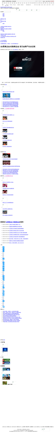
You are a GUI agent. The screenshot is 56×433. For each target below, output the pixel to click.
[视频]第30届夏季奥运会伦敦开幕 (15, 226)
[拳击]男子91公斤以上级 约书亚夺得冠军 (10, 170)
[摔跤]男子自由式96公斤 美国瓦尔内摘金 (10, 173)
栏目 (7, 5)
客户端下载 (2, 41)
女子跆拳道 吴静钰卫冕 (7, 140)
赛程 (3, 14)
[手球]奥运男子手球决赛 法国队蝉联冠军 (10, 171)
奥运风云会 (13, 36)
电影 (37, 4)
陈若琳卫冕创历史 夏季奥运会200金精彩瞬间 (11, 98)
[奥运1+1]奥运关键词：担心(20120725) (16, 242)
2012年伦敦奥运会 (14, 43)
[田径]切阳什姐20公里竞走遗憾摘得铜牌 (10, 105)
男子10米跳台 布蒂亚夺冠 (7, 215)
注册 (46, 1)
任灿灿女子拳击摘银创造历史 (8, 127)
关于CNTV (14, 426)
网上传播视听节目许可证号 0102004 (14, 431)
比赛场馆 (9, 28)
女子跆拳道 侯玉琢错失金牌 (8, 133)
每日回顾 (2, 27)
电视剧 (39, 4)
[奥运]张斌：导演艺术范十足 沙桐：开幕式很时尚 (18, 238)
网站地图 (14, 1)
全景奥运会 (8, 36)
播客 (49, 4)
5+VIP (1, 40)
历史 (4, 37)
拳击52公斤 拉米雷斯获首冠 (8, 202)
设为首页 (52, 1)
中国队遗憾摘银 (15, 103)
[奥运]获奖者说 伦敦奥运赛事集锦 (9, 315)
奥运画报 (6, 28)
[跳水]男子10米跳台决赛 (7, 103)
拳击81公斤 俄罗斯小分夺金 (8, 182)
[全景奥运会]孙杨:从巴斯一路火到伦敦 (16, 230)
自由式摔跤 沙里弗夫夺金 (7, 208)
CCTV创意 (42, 426)
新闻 (3, 23)
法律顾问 (31, 426)
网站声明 (27, 426)
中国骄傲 (6, 34)
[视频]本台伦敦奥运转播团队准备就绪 (16, 240)
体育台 (8, 43)
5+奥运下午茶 (3, 35)
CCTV (53, 4)
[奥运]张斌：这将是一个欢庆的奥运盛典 (10, 311)
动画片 (45, 4)
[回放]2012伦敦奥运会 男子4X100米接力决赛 (11, 317)
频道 (5, 5)
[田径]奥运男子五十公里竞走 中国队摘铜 (10, 106)
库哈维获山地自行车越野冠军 (8, 188)
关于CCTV (4, 426)
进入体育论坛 (15, 49)
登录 (44, 1)
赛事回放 (2, 18)
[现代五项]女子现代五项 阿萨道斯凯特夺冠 (11, 169)
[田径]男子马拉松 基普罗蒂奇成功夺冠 (10, 172)
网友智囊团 (47, 426)
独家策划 (2, 34)
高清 (35, 4)
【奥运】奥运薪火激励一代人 (14, 224)
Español (4, 7)
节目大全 (14, 4)
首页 (3, 13)
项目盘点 (9, 26)
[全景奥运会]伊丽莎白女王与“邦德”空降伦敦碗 (18, 232)
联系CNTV (19, 426)
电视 (2, 4)
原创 (3, 31)
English (1, 7)
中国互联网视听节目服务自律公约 (32, 431)
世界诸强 (6, 26)
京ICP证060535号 (22, 430)
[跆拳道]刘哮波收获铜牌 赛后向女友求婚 (10, 104)
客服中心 (52, 426)
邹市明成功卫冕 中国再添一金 (8, 114)
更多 (6, 84)
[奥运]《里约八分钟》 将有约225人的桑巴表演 (12, 312)
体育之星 (13, 34)
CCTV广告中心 (37, 426)
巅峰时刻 (9, 34)
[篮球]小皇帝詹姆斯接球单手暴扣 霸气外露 (11, 314)
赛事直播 (22, 4)
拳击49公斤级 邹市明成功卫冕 (8, 91)
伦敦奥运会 (16, 222)
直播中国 (18, 4)
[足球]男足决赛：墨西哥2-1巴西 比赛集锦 (11, 319)
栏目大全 (11, 4)
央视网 (3, 1)
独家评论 (2, 28)
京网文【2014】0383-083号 (29, 430)
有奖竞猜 (4, 40)
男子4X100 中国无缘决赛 (7, 121)
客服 (49, 1)
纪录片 (42, 4)
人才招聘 (23, 426)
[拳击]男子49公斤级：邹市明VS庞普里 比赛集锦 (12, 318)
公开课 (47, 4)
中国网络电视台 (8, 1)
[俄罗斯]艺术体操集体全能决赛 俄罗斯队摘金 (11, 166)
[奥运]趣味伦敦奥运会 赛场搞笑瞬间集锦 (11, 313)
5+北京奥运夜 (3, 36)
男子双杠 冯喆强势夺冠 (7, 146)
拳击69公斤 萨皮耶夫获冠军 (8, 194)
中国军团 (2, 26)
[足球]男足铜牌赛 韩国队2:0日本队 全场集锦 (11, 320)
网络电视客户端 (28, 4)
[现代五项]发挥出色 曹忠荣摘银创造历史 (10, 101)
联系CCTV (9, 426)
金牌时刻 (2, 21)
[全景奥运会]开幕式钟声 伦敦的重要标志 (17, 236)
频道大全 (7, 4)
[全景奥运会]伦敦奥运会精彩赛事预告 (16, 228)
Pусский (10, 7)
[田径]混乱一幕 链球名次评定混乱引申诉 (11, 321)
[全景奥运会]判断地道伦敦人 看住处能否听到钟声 (18, 234)
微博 (6, 41)
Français (7, 7)
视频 (3, 15)
